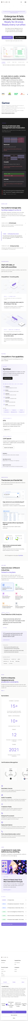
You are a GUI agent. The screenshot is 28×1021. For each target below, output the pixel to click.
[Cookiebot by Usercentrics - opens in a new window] (20, 979)
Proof (2, 969)
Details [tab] (14, 982)
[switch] (15, 1005)
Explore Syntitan (7, 37)
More (3, 690)
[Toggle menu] (25, 2)
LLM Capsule (17, 962)
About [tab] (23, 982)
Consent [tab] (5, 982)
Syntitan (20, 555)
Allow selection (14, 1015)
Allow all (14, 1012)
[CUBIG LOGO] (5, 2)
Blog (2, 973)
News (16, 971)
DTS (15, 964)
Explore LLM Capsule (8, 447)
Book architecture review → (19, 947)
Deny (14, 1018)
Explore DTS (7, 429)
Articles (2, 975)
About (16, 969)
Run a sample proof (20, 37)
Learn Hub (3, 971)
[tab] (3, 62)
